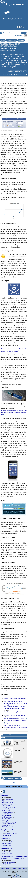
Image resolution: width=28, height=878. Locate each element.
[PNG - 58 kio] (7, 775)
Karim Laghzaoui (9, 862)
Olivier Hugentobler (8, 827)
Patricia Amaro (6, 835)
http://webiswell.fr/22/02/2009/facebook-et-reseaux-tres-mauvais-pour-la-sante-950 (13, 413)
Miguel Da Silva (7, 853)
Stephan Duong (7, 804)
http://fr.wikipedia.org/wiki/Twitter (14, 715)
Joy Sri (4, 801)
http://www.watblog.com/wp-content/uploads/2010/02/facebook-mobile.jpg (15, 703)
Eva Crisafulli (8, 799)
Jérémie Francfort (7, 817)
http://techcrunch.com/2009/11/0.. (15, 719)
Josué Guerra (6, 819)
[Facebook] (13, 782)
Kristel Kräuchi (6, 845)
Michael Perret (6, 815)
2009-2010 (21, 40)
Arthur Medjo (6, 825)
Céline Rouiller (9, 842)
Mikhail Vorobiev (7, 814)
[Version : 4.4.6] (18, 875)
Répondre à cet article (12, 779)
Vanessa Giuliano (21, 74)
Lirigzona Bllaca (9, 74)
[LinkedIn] (14, 782)
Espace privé (22, 868)
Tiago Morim (6, 810)
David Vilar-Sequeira (8, 823)
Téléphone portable (8, 830)
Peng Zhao (5, 820)
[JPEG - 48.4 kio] (7, 745)
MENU (20, 26)
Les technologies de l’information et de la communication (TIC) (14, 857)
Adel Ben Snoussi (7, 802)
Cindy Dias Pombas (10, 833)
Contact (13, 868)
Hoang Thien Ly (7, 864)
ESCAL (15, 877)
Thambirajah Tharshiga (9, 822)
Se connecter (7, 33)
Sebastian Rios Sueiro (9, 807)
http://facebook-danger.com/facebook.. (11, 724)
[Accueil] (2, 3)
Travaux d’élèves (11, 40)
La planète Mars (7, 848)
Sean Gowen (6, 805)
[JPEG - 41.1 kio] (7, 768)
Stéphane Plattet (7, 843)
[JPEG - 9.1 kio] (7, 758)
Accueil (3, 40)
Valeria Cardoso (9, 852)
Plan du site (5, 868)
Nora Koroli (5, 809)
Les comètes (6, 838)
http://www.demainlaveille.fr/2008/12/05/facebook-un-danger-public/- (16, 707)
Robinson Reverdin (8, 812)
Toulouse (4, 795)
